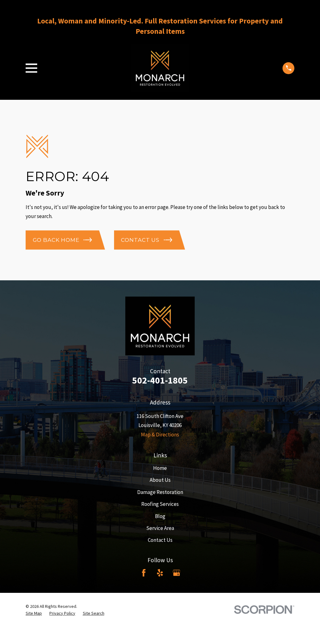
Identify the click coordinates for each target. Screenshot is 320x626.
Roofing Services (160, 504)
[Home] (160, 68)
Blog (160, 516)
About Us (160, 479)
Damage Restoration (160, 492)
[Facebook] (144, 573)
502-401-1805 (160, 380)
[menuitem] (34, 613)
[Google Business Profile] (176, 573)
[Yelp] (160, 573)
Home (160, 468)
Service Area (160, 528)
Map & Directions (160, 434)
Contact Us (160, 540)
